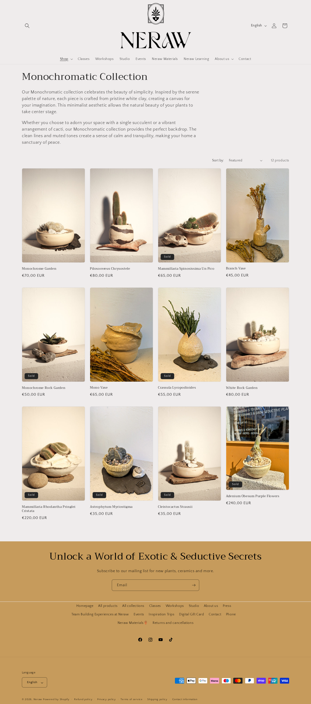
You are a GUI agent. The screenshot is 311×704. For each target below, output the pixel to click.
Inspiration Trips (161, 614)
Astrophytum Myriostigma (111, 507)
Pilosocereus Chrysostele (110, 269)
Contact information (185, 699)
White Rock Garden (242, 388)
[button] (27, 25)
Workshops (175, 606)
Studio (194, 606)
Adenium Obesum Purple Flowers (252, 496)
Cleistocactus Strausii (175, 507)
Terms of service (131, 699)
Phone (231, 614)
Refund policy (83, 699)
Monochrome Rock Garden (43, 388)
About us (211, 606)
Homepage (85, 606)
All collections (133, 606)
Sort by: (218, 160)
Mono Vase (99, 388)
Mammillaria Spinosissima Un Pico (186, 269)
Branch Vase (236, 269)
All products (107, 606)
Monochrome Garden (39, 269)
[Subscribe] (193, 585)
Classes (155, 606)
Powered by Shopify (56, 699)
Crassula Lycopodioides (177, 388)
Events (139, 614)
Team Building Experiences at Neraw (100, 614)
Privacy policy (106, 699)
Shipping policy (157, 699)
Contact (215, 614)
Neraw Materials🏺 (133, 623)
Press (227, 606)
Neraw (38, 699)
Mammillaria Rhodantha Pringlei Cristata (49, 509)
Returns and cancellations (173, 623)
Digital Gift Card (191, 614)
